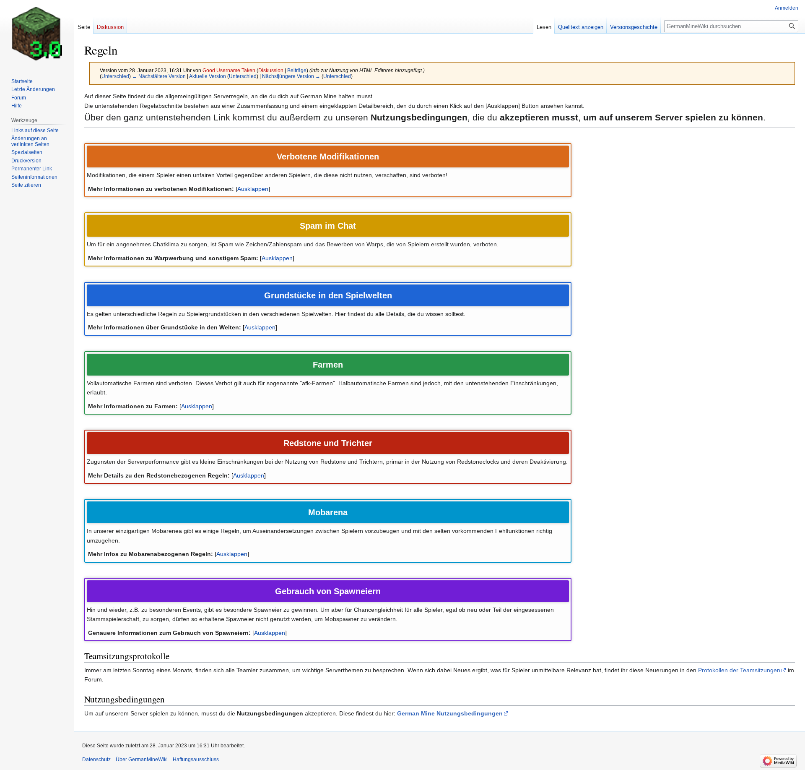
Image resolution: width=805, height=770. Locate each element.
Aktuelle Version (207, 76)
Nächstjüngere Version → (291, 76)
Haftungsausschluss (196, 759)
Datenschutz (96, 759)
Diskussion (270, 70)
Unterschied (115, 76)
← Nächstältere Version (159, 76)
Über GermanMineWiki (142, 759)
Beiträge (296, 70)
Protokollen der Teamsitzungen (739, 670)
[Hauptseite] (36, 33)
